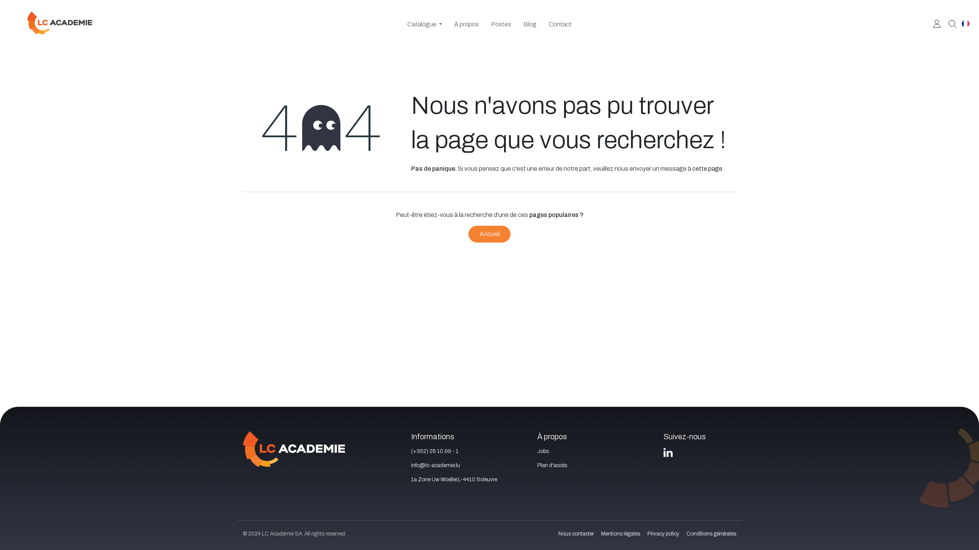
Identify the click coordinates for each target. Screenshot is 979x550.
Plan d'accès (552, 465)
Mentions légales (620, 534)
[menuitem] (424, 24)
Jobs (543, 451)
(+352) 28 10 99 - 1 (435, 451)
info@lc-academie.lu (435, 465)
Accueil (490, 234)
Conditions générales (711, 534)
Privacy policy (663, 534)
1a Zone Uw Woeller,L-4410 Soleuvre (454, 479)
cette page (707, 168)
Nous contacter (576, 534)
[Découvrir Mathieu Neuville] (950, 23)
